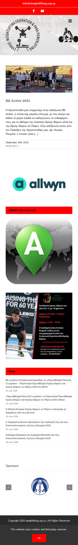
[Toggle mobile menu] (70, 21)
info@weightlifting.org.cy (39, 3)
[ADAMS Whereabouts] (39, 251)
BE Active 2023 (18, 101)
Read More (11, 146)
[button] (8, 487)
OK (39, 538)
